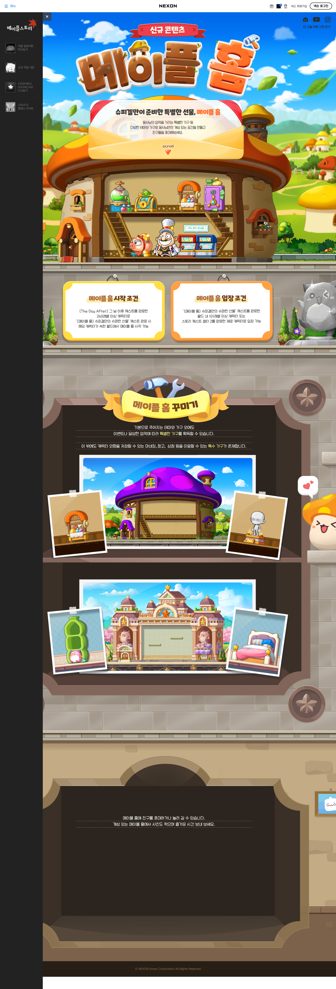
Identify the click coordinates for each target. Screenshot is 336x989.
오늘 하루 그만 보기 (317, 26)
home (306, 20)
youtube (316, 20)
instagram (327, 20)
